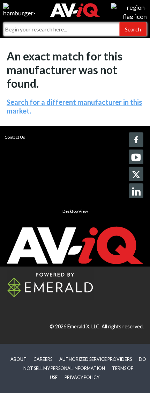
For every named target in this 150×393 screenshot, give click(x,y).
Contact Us (15, 137)
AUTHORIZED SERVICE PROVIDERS (95, 359)
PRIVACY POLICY (82, 377)
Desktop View (75, 211)
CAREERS (42, 359)
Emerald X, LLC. (83, 326)
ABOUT (18, 359)
